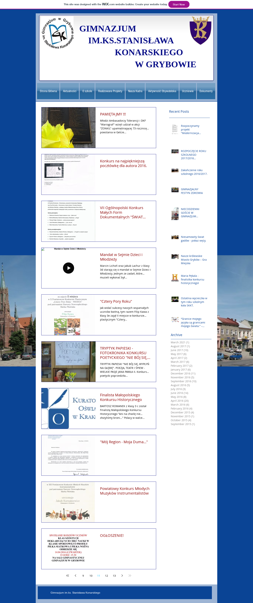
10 (90, 575)
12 (106, 575)
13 (114, 575)
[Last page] (129, 575)
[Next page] (122, 575)
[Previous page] (75, 575)
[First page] (67, 575)
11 (98, 575)
